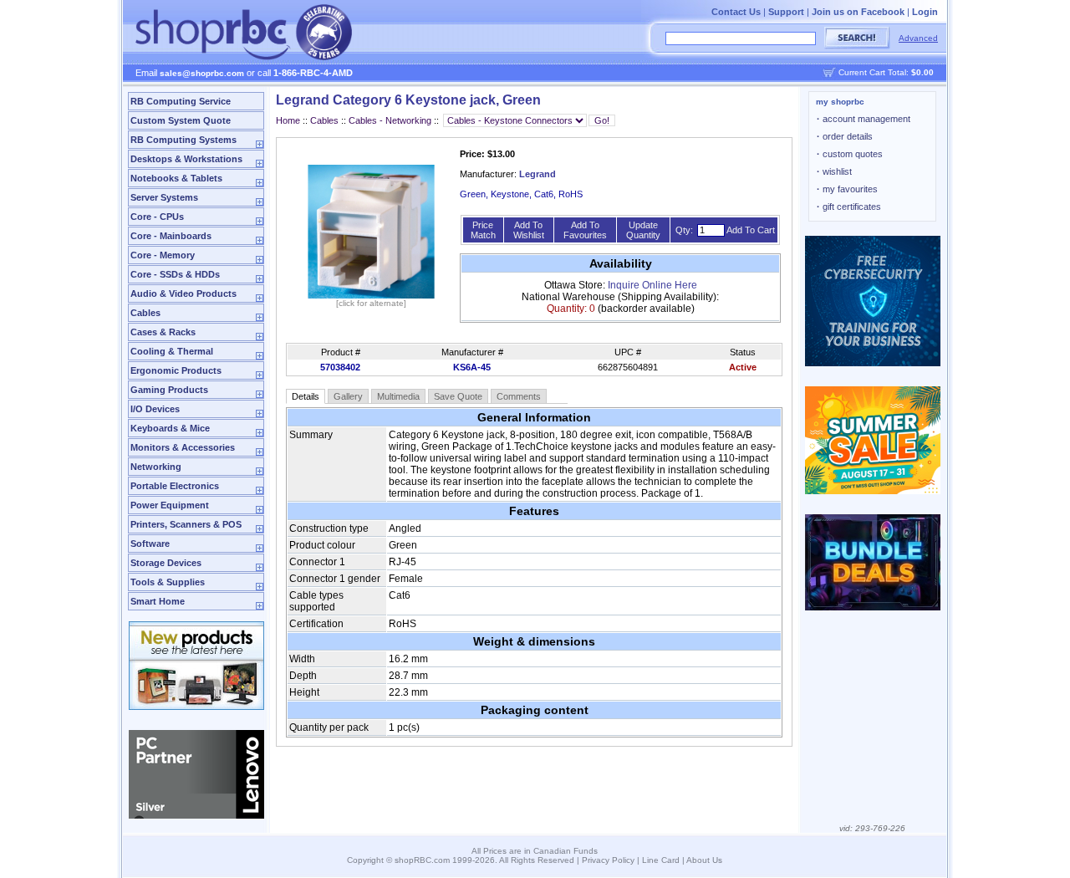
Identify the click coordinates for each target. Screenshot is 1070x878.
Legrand (537, 174)
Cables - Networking (390, 120)
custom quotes (850, 154)
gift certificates (849, 207)
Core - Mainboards (170, 236)
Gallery (348, 396)
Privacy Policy (608, 860)
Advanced (918, 38)
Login (925, 12)
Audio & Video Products (183, 293)
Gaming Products (169, 390)
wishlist (834, 171)
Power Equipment (169, 505)
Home (288, 120)
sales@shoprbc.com (202, 73)
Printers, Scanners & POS (186, 524)
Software (150, 544)
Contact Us (736, 12)
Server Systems (164, 197)
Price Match (483, 230)
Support (786, 12)
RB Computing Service (180, 101)
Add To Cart (750, 230)
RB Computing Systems (183, 140)
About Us (704, 860)
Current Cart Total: (886, 72)
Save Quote (458, 396)
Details (305, 396)
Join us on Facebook (858, 12)
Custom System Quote (180, 120)
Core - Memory (162, 255)
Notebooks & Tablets (176, 178)
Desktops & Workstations (186, 159)
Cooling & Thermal (171, 351)
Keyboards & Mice (170, 428)
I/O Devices (155, 409)
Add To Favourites (585, 230)
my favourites (847, 189)
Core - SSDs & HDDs (175, 274)
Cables (145, 313)
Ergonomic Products (176, 370)
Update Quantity (643, 230)
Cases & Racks (163, 332)
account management (863, 119)
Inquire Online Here (652, 285)
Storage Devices (165, 563)
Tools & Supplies (167, 582)
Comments (519, 396)
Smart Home (157, 601)
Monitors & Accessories (182, 447)
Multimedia (398, 396)
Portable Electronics (174, 486)
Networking (155, 467)
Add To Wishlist (528, 230)
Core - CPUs (157, 217)
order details (845, 136)
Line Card (661, 860)
